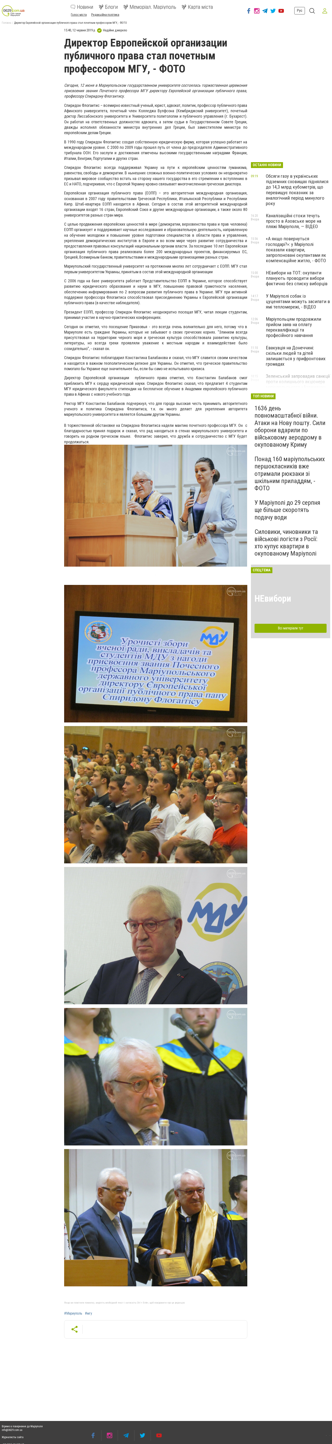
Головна (6, 22)
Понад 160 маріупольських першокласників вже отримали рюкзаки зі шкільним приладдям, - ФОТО (290, 473)
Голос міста (79, 14)
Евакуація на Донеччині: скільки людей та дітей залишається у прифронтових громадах (295, 356)
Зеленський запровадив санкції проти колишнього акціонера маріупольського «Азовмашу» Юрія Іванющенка (298, 384)
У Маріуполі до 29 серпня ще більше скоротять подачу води (287, 510)
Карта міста (200, 7)
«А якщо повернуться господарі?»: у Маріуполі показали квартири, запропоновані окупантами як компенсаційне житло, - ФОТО (296, 249)
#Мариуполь (73, 1313)
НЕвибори (273, 598)
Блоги (111, 7)
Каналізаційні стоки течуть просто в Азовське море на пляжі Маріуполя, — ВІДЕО (293, 221)
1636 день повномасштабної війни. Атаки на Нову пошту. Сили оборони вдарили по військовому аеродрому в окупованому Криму (290, 426)
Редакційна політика (105, 14)
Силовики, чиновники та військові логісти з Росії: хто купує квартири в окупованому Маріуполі (286, 542)
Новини (85, 7)
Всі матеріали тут (290, 628)
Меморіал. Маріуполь (153, 7)
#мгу (88, 1313)
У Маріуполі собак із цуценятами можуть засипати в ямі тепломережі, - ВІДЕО (298, 301)
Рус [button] (299, 10)
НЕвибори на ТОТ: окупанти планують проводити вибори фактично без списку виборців (296, 278)
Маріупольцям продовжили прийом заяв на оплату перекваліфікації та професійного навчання (293, 327)
